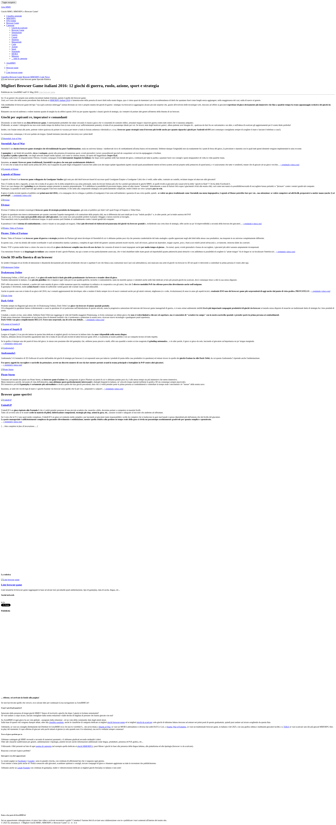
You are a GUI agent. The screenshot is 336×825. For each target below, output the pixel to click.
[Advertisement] (20, 654)
